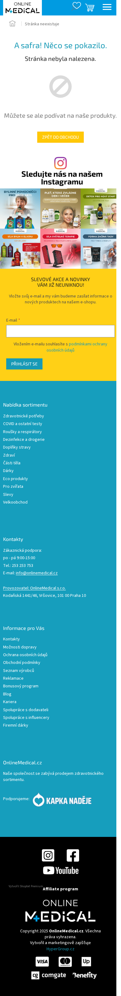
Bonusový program (20, 686)
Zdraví (9, 455)
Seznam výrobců (18, 671)
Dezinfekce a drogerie (24, 440)
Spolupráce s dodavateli (25, 710)
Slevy (8, 495)
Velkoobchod (15, 502)
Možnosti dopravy (20, 647)
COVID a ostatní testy (22, 424)
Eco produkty (15, 479)
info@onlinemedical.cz (37, 573)
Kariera (9, 702)
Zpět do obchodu (60, 137)
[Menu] (107, 8)
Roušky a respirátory (22, 432)
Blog (7, 694)
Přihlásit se (24, 363)
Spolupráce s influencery (26, 718)
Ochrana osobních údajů (25, 655)
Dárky (8, 471)
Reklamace (13, 679)
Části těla (11, 463)
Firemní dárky (15, 725)
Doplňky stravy (17, 447)
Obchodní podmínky (21, 663)
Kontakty (11, 639)
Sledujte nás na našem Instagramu (62, 177)
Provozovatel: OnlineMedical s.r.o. (34, 588)
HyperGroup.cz (60, 949)
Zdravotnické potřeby (23, 416)
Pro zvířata (13, 487)
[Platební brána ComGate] (64, 967)
